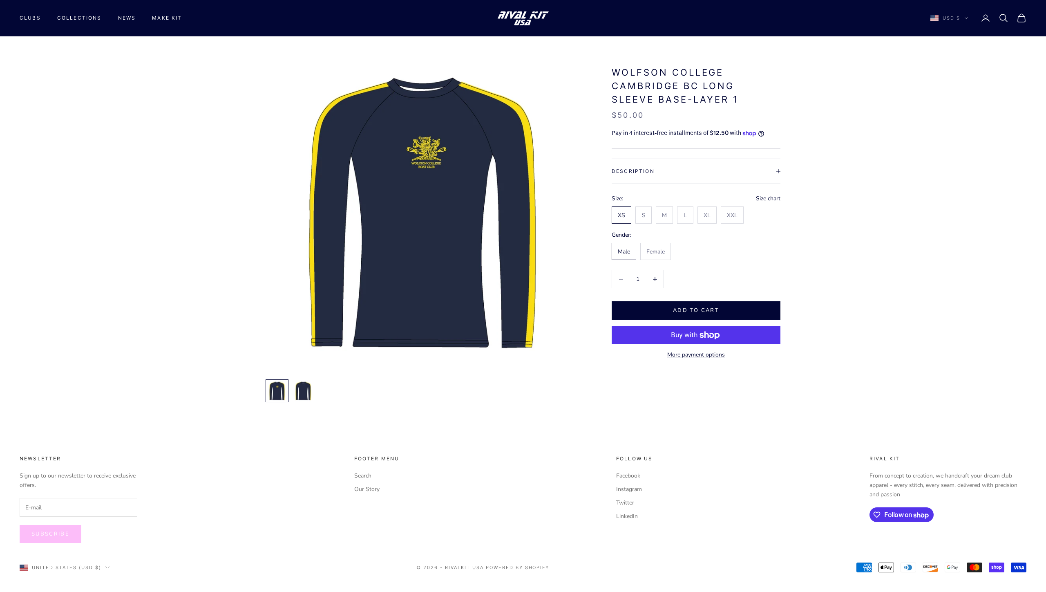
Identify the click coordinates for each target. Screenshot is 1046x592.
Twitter (625, 503)
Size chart (768, 198)
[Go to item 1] (277, 390)
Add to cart (696, 310)
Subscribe (50, 534)
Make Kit (167, 18)
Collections (79, 18)
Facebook (628, 476)
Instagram (629, 489)
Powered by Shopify (518, 567)
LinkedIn (627, 516)
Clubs (30, 18)
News (127, 18)
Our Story (367, 489)
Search (362, 476)
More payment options (696, 355)
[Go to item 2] (303, 390)
